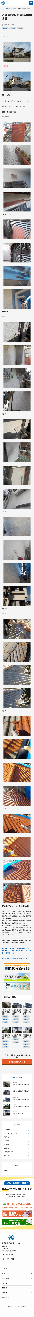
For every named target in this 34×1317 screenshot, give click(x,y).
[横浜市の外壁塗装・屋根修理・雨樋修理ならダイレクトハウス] (3, 3)
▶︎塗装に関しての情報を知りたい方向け (14, 959)
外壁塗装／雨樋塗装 (16, 1036)
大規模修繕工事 (8, 1152)
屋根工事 (6, 1155)
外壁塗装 (20, 28)
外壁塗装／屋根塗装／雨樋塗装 (6, 1012)
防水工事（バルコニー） (11, 1133)
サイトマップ (23, 1304)
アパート (6, 1144)
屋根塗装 (5, 28)
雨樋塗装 (12, 28)
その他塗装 (6, 1130)
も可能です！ (16, 950)
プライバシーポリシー (13, 1304)
